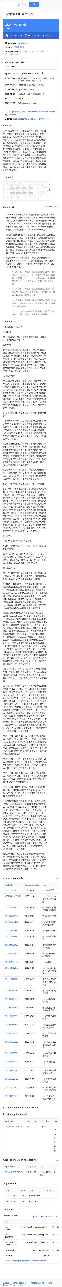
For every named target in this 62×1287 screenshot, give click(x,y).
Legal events (14, 112)
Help (21, 1285)
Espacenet (22, 119)
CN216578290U (11, 1087)
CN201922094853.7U (14, 1127)
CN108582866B (11, 999)
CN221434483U (11, 930)
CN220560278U (11, 1079)
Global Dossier (34, 119)
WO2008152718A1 (13, 896)
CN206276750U (11, 962)
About (6, 1283)
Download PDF (15, 35)
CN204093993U (11, 990)
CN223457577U (11, 1070)
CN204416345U (11, 945)
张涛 (22, 47)
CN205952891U (11, 1062)
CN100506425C (11, 916)
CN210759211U (11, 907)
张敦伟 (16, 47)
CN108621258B (11, 1025)
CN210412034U (11, 968)
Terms (50, 1283)
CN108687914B (11, 922)
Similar (48, 35)
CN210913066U (11, 1016)
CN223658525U (11, 1042)
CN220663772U (11, 936)
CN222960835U (11, 1053)
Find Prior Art (33, 35)
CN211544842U (11, 979)
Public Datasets (37, 1283)
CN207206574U (11, 953)
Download (39, 1216)
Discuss (45, 119)
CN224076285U (11, 1096)
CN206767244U (11, 1033)
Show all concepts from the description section (25, 1261)
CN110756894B (11, 890)
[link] (9, 1228)
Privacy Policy (9, 1285)
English (24, 43)
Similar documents (29, 112)
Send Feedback (19, 1283)
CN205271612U (11, 1007)
